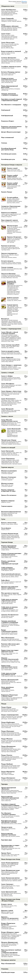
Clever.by (24, 1)
